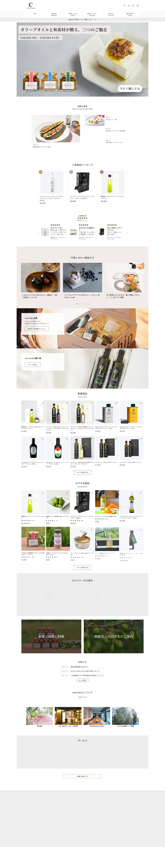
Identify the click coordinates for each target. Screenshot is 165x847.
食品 (82, 605)
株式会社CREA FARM (115, 811)
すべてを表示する (82, 472)
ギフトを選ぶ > (33, 365)
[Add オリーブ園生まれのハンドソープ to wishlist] (116, 529)
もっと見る (83, 680)
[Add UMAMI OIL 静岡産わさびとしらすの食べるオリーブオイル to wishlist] (42, 529)
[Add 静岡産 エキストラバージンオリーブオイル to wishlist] (42, 493)
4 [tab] (82, 95)
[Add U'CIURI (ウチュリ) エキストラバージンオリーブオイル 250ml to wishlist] (42, 439)
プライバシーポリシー (69, 802)
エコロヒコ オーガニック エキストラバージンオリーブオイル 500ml (131, 517)
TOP (35, 13)
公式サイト (111, 14)
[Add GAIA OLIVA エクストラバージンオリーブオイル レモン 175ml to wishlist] (141, 403)
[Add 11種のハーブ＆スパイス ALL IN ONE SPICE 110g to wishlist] (67, 529)
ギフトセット (24, 815)
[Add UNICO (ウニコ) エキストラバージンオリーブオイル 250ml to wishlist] (67, 439)
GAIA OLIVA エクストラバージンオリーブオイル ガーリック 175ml (106, 427)
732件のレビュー (82, 220)
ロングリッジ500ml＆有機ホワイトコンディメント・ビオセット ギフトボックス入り (82, 428)
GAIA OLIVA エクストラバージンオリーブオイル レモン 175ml (131, 427)
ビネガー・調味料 (64, 606)
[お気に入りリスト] (133, 6)
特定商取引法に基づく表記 (70, 809)
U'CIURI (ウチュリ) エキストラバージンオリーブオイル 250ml (33, 463)
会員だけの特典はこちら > (37, 329)
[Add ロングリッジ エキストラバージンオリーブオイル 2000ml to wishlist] (91, 493)
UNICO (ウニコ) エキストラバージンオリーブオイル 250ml (57, 463)
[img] (82, 218)
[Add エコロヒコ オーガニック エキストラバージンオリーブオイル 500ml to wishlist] (141, 493)
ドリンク (99, 605)
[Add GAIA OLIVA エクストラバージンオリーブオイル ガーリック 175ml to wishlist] (116, 403)
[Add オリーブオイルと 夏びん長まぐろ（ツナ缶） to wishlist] (91, 529)
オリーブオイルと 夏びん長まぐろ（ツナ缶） (82, 553)
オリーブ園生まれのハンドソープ (104, 553)
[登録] (53, 826)
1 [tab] (74, 95)
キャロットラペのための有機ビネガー (106, 516)
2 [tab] (77, 95)
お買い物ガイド (130, 14)
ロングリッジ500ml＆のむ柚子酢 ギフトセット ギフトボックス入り (82, 463)
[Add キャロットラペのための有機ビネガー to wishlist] (116, 493)
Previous (18, 282)
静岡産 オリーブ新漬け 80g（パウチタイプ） (58, 517)
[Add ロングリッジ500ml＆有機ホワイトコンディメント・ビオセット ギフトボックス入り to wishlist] (91, 403)
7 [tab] (91, 95)
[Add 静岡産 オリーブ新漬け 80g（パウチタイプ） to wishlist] (67, 493)
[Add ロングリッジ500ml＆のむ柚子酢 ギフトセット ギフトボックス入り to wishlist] (91, 439)
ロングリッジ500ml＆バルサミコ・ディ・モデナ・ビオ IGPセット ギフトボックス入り (58, 428)
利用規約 (65, 805)
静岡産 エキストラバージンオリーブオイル (33, 517)
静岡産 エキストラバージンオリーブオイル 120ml (131, 553)
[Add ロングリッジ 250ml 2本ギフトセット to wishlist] (141, 439)
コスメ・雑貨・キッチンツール (117, 606)
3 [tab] (80, 95)
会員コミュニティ (92, 14)
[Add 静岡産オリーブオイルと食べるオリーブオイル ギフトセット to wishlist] (42, 403)
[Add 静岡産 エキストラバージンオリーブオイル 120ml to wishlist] (141, 529)
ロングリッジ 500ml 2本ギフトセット (106, 462)
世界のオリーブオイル (47, 606)
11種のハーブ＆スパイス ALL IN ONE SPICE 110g (57, 553)
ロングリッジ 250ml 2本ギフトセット (131, 462)
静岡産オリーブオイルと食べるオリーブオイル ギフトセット (33, 427)
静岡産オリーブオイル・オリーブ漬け (29, 607)
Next (147, 282)
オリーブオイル (25, 799)
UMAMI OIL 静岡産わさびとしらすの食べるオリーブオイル (32, 553)
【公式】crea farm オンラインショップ (79, 842)
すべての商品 (24, 795)
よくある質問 (66, 799)
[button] (125, 6)
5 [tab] (85, 95)
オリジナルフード (26, 805)
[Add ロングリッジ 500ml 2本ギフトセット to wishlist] (116, 439)
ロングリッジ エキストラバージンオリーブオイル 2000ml (82, 517)
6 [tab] (88, 95)
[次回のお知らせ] (144, 19)
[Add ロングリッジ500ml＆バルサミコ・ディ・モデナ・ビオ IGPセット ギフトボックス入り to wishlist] (67, 403)
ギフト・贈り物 (134, 605)
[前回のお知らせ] (21, 19)
